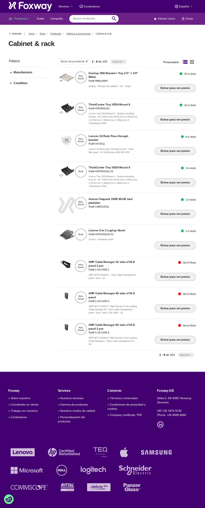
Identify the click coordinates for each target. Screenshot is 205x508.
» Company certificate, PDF (125, 415)
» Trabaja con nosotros (23, 410)
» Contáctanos (17, 417)
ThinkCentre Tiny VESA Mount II (109, 104)
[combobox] (91, 18)
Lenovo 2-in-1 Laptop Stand (106, 230)
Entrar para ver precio (175, 87)
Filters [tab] (14, 61)
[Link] (161, 424)
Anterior (17, 33)
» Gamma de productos (73, 404)
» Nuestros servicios (70, 398)
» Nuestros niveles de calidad (76, 410)
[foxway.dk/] (30, 6)
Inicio (32, 33)
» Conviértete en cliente (23, 404)
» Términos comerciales (123, 398)
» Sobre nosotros (19, 398)
